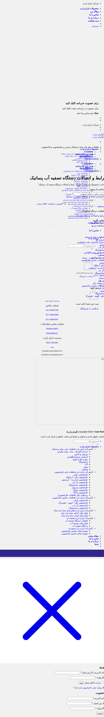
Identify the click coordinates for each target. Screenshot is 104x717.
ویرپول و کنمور (83, 158)
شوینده (76, 214)
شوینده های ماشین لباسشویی (78, 218)
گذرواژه (100, 677)
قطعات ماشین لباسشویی (70, 190)
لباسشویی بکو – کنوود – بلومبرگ (73, 503)
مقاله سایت (93, 536)
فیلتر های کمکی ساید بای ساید (77, 202)
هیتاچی (85, 469)
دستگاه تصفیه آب (80, 526)
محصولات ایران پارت (89, 8)
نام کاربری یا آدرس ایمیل (92, 672)
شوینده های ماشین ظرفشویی (74, 531)
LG (86, 464)
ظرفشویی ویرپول (82, 183)
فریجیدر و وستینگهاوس (80, 160)
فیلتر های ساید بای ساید (71, 200)
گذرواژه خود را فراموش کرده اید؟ (89, 688)
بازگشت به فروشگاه (86, 276)
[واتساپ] (98, 553)
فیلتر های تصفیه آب (81, 210)
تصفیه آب (76, 206)
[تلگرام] (98, 556)
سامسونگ (83, 462)
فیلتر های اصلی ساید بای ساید (78, 204)
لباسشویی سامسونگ (80, 198)
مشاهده (100, 206)
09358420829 (92, 159)
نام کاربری (98, 698)
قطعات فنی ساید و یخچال (63, 449)
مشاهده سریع (98, 225)
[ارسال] (92, 248)
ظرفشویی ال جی (80, 482)
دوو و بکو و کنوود (82, 162)
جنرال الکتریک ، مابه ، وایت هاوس (76, 156)
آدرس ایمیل (98, 703)
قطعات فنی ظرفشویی (71, 171)
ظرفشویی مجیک (80, 490)
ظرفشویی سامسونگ (80, 181)
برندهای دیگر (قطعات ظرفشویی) (76, 188)
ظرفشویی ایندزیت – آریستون (74, 480)
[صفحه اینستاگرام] (98, 551)
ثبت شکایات (93, 21)
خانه (102, 184)
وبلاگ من (94, 11)
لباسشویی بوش (82, 192)
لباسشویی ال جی (80, 505)
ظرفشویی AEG (82, 186)
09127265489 (52, 343)
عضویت (100, 713)
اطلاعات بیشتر (97, 223)
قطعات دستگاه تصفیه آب (79, 208)
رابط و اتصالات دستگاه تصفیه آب (89, 216)
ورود (81, 683)
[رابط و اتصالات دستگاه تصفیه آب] (85, 196)
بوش (85, 467)
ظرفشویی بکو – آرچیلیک (77, 477)
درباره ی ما (93, 18)
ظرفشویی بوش (82, 173)
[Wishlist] (103, 199)
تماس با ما (94, 14)
